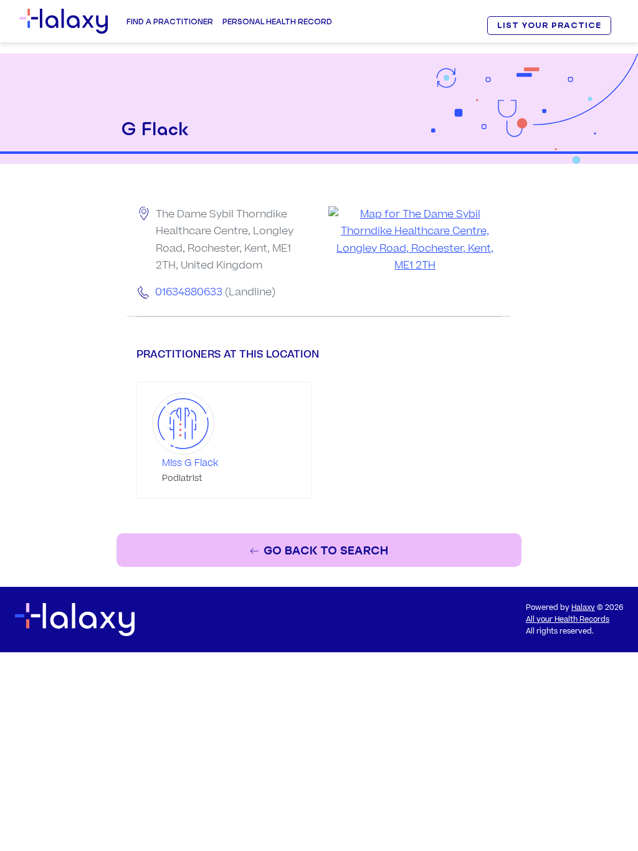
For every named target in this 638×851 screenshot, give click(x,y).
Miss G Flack (190, 463)
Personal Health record (277, 21)
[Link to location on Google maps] (415, 240)
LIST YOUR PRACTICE (549, 25)
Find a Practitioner (169, 21)
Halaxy (583, 607)
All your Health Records (567, 619)
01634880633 (188, 292)
